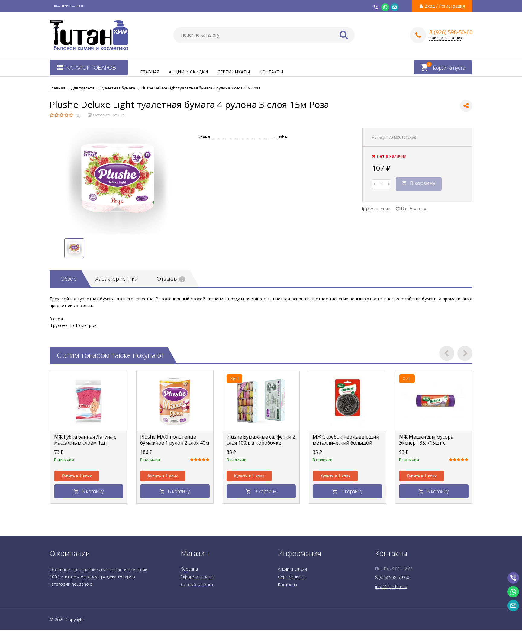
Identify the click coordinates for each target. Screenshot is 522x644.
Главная (149, 72)
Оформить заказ (198, 577)
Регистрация (452, 6)
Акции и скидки (188, 72)
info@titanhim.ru (391, 586)
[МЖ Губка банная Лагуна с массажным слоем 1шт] (88, 401)
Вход (429, 6)
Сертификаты (234, 72)
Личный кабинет (197, 584)
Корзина (189, 569)
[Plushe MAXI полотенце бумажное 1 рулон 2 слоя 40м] (175, 401)
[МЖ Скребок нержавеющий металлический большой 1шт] (347, 401)
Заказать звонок (445, 37)
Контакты (271, 72)
